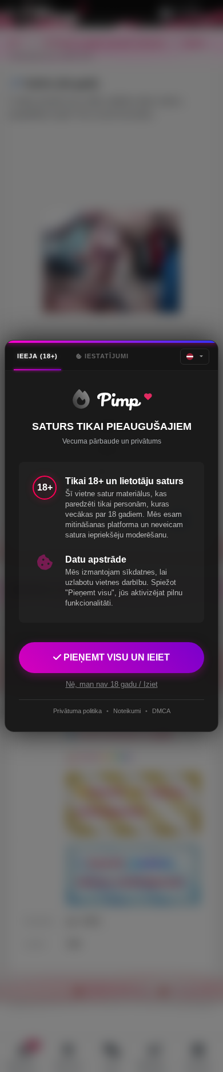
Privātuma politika (77, 710)
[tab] (37, 356)
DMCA (161, 710)
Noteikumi (127, 710)
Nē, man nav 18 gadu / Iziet (112, 684)
